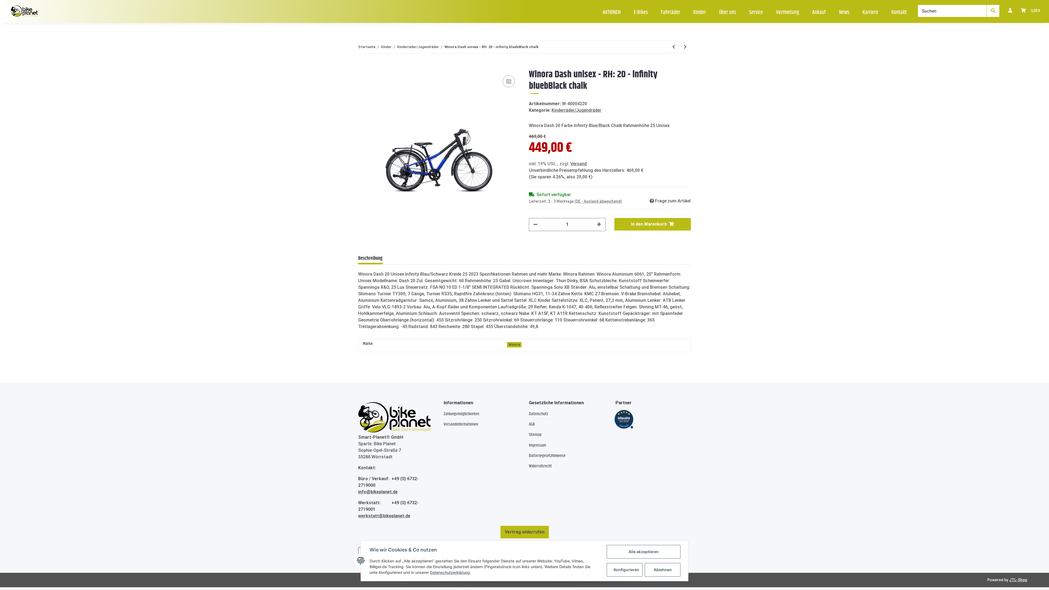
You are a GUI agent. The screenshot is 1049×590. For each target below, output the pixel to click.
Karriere (870, 12)
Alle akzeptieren (644, 551)
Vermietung (787, 12)
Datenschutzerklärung (450, 572)
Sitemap (535, 434)
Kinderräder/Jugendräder (576, 110)
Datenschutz (538, 414)
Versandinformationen (461, 424)
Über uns (727, 12)
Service (756, 12)
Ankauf (819, 12)
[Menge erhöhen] (599, 224)
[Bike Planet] (394, 417)
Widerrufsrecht (540, 466)
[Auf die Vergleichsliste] (509, 81)
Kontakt (899, 12)
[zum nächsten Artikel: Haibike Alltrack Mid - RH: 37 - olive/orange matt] (685, 47)
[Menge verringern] (535, 224)
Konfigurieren (626, 569)
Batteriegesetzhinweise (547, 455)
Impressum (537, 445)
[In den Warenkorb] (362, 66)
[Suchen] (993, 11)
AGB (532, 424)
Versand (578, 163)
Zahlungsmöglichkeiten (461, 414)
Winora (514, 345)
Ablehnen (663, 569)
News (844, 12)
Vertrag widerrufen (524, 532)
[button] (1010, 11)
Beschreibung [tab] (370, 258)
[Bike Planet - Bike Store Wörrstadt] (24, 11)
